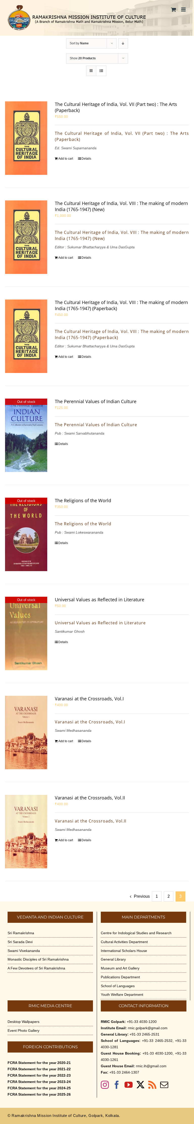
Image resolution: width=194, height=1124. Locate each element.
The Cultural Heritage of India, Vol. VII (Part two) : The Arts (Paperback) (116, 107)
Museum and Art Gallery (120, 968)
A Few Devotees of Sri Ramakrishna (36, 968)
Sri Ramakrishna (21, 933)
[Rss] (152, 1085)
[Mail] (164, 1085)
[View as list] (101, 71)
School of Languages (118, 986)
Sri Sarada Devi (20, 942)
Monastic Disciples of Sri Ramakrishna (38, 959)
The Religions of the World (83, 500)
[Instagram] (105, 1085)
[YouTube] (129, 1085)
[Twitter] (140, 1085)
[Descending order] (123, 43)
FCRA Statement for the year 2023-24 (39, 1082)
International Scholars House (124, 951)
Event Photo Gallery (23, 1030)
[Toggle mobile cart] (173, 9)
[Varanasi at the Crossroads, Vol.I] (26, 732)
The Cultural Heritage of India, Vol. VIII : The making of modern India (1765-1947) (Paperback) (121, 305)
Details (86, 158)
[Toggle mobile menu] (183, 9)
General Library (113, 959)
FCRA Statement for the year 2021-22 (39, 1069)
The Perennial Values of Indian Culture (95, 401)
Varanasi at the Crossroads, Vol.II (90, 798)
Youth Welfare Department (122, 994)
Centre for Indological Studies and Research (136, 933)
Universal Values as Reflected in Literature (99, 599)
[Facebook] (117, 1085)
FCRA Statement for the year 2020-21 (39, 1063)
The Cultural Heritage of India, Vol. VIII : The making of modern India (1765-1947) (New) (121, 206)
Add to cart (65, 158)
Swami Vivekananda (24, 951)
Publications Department (120, 977)
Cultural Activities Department (124, 942)
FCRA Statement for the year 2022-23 (39, 1075)
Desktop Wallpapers (23, 1022)
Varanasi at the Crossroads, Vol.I (89, 699)
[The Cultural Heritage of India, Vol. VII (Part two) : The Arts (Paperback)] (26, 138)
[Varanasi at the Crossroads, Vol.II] (26, 831)
